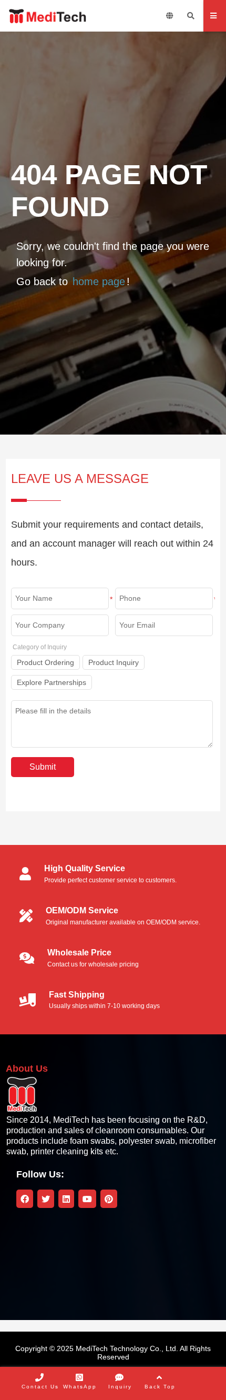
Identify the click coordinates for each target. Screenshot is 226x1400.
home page (99, 281)
